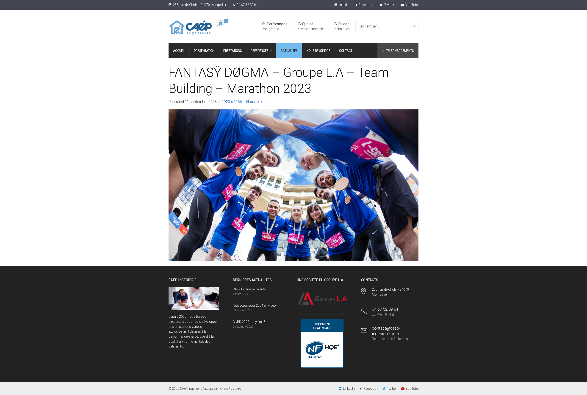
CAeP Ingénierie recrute (249, 289)
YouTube (411, 5)
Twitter (389, 5)
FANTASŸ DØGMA (230, 388)
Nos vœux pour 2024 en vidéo (254, 305)
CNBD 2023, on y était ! (249, 322)
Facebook (365, 5)
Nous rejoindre (258, 102)
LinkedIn (343, 5)
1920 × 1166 (232, 102)
